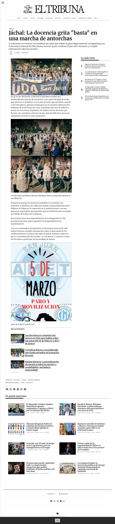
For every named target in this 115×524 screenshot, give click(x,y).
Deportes (58, 18)
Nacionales (49, 18)
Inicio (18, 18)
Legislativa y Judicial (69, 18)
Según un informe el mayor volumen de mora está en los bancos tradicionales (95, 66)
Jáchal (24, 380)
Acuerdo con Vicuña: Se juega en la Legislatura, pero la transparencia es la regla (40, 445)
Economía (40, 18)
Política (32, 18)
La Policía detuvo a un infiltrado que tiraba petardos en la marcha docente (42, 353)
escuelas (17, 380)
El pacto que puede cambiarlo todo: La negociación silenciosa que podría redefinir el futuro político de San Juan (40, 467)
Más (95, 18)
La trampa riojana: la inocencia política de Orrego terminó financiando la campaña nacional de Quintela (91, 467)
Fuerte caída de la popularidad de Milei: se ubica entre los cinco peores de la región (91, 446)
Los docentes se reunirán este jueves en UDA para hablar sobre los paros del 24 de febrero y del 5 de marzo (42, 339)
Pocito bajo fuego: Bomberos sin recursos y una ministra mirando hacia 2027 (97, 98)
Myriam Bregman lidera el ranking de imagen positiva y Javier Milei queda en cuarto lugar (39, 427)
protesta (29, 382)
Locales (25, 18)
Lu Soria (17, 52)
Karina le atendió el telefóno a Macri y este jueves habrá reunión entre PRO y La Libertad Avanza (91, 427)
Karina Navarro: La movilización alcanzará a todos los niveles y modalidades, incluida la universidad (42, 365)
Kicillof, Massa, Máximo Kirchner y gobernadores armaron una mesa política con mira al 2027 (91, 407)
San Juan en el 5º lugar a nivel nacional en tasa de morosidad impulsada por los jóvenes (96, 81)
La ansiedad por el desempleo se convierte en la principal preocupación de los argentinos (96, 73)
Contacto (51, 494)
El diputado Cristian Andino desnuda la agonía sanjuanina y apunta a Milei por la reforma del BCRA (39, 407)
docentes (8, 380)
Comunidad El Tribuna (85, 18)
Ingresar (64, 494)
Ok (57, 520)
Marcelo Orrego (34, 380)
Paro (22, 382)
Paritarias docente (12, 382)
